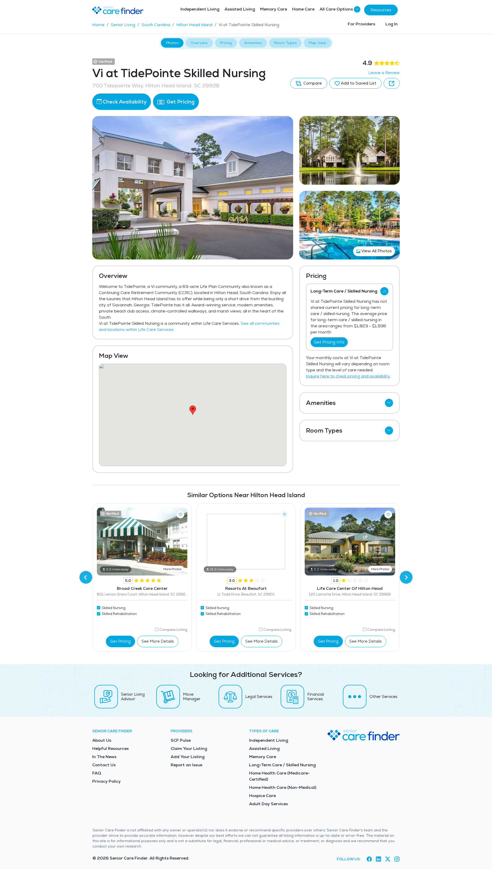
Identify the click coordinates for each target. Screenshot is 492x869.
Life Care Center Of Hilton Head (350, 588)
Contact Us (104, 765)
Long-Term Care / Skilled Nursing (282, 765)
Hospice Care (262, 795)
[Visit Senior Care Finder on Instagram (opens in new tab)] (396, 859)
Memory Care (273, 9)
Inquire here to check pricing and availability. (348, 376)
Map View (317, 42)
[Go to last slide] (85, 577)
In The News (104, 756)
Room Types (285, 42)
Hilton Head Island (194, 24)
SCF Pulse (181, 740)
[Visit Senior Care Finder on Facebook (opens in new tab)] (369, 859)
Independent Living (199, 9)
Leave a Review (384, 72)
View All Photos (376, 251)
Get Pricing (179, 101)
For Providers (361, 24)
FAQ (96, 773)
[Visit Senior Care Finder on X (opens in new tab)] (387, 859)
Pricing (226, 42)
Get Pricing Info (329, 342)
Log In (391, 24)
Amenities (253, 42)
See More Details (157, 641)
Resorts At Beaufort (246, 588)
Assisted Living (239, 9)
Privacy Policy (106, 781)
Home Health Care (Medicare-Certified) (279, 776)
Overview (199, 42)
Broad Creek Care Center (142, 588)
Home (98, 24)
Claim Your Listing (189, 748)
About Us (101, 740)
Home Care (303, 9)
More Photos (172, 569)
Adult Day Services (268, 804)
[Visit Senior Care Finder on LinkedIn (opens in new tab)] (378, 859)
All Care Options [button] (336, 9)
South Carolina (155, 24)
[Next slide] (406, 577)
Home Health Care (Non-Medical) (282, 787)
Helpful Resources (110, 748)
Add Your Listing (187, 756)
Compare (312, 83)
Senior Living (123, 24)
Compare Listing (173, 629)
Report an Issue (186, 765)
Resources (381, 10)
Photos (172, 42)
